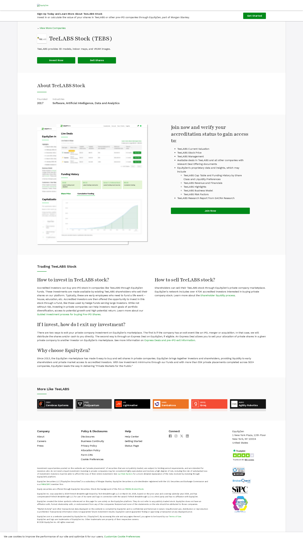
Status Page (132, 445)
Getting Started (133, 441)
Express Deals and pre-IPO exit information (169, 340)
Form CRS (87, 454)
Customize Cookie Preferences (122, 536)
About (40, 436)
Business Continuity (92, 441)
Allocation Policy (90, 450)
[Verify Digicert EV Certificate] (238, 471)
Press (40, 445)
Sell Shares (97, 60)
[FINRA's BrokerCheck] (241, 480)
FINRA (43, 484)
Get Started (254, 15)
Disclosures (87, 436)
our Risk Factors (125, 474)
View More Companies (53, 28)
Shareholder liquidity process (217, 295)
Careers (41, 441)
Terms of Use (175, 516)
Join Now (210, 210)
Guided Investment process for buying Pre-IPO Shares (69, 314)
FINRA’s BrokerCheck (134, 489)
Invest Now (56, 60)
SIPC (49, 484)
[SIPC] (240, 489)
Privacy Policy (89, 445)
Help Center (132, 436)
